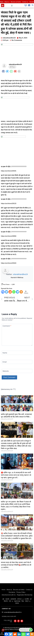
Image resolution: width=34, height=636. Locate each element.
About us (7, 2)
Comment (7, 326)
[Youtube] (21, 621)
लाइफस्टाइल (17, 601)
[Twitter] (6, 291)
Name (5, 353)
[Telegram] (17, 291)
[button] (2, 5)
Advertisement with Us (9, 595)
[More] (21, 291)
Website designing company (17, 629)
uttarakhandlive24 (20, 274)
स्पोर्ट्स (26, 601)
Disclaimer (12, 592)
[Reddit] (10, 291)
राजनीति (27, 599)
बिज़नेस (6, 601)
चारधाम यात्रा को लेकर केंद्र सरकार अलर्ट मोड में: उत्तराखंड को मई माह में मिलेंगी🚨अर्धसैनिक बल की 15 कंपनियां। (16, 565)
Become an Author (16, 2)
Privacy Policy (20, 592)
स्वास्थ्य (17, 603)
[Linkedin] (19, 634)
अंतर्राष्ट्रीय (13, 599)
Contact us (25, 2)
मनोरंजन (19, 599)
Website (6, 371)
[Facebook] (2, 291)
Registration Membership (24, 595)
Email (5, 362)
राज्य (10, 601)
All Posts (12, 67)
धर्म (30, 599)
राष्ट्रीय (7, 599)
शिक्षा (23, 601)
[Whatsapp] (13, 291)
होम (3, 599)
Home (1, 2)
